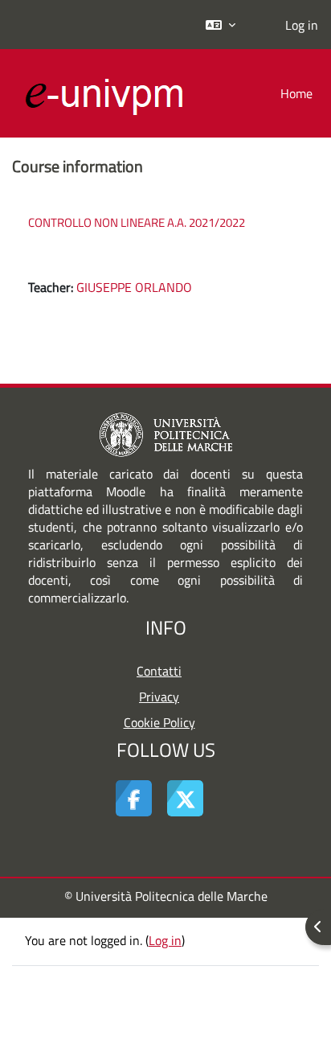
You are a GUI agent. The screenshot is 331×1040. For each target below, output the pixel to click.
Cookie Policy (159, 722)
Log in (301, 25)
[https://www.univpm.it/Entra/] (166, 433)
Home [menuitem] (296, 93)
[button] (220, 24)
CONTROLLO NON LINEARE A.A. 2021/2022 (136, 222)
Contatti (159, 670)
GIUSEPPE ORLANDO (134, 287)
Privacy (159, 696)
